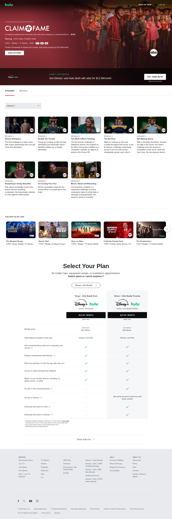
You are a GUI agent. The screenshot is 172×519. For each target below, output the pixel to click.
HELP (112, 457)
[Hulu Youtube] (32, 501)
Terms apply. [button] (65, 421)
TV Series (23, 43)
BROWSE (22, 457)
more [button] (73, 34)
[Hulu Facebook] (20, 501)
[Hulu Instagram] (37, 501)
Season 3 (11, 106)
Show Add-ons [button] (84, 440)
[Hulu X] (26, 501)
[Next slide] (167, 229)
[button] (9, 90)
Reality (14, 43)
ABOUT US (137, 457)
